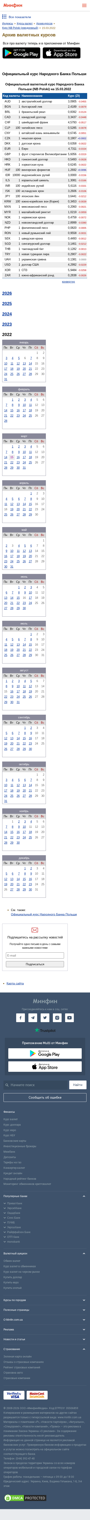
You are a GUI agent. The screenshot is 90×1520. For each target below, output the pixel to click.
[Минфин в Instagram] (57, 1017)
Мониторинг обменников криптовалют (27, 1184)
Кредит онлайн (12, 1173)
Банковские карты (14, 1140)
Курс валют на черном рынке (21, 1271)
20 (24, 368)
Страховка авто (13, 1372)
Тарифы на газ (12, 1162)
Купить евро (11, 1282)
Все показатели (20, 17)
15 (11, 410)
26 (18, 374)
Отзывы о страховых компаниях (23, 1362)
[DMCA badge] (45, 1499)
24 (5, 374)
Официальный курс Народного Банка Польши (44, 914)
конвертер (68, 281)
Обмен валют (11, 1260)
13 (24, 363)
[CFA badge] (59, 1396)
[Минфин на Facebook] (20, 1017)
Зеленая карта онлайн (17, 1356)
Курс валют (10, 1119)
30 (18, 467)
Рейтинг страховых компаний (21, 1367)
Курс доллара (12, 1124)
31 (5, 379)
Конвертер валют (14, 1167)
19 (18, 368)
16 (18, 410)
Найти (77, 1085)
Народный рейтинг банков (19, 1178)
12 (18, 363)
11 (11, 363)
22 (11, 415)
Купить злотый (12, 1287)
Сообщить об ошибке (45, 1097)
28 (30, 374)
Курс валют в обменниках (19, 1266)
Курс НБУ (9, 1135)
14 (30, 363)
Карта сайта (15, 983)
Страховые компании (16, 1378)
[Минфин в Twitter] (45, 1017)
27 (24, 374)
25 (11, 374)
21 (30, 368)
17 (5, 368)
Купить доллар (12, 1277)
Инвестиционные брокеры (19, 1146)
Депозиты (9, 1157)
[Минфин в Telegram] (32, 1017)
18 (11, 368)
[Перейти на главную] (12, 5)
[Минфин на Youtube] (69, 1017)
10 (5, 363)
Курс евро (9, 1130)
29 (11, 467)
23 (18, 415)
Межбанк (9, 1151)
